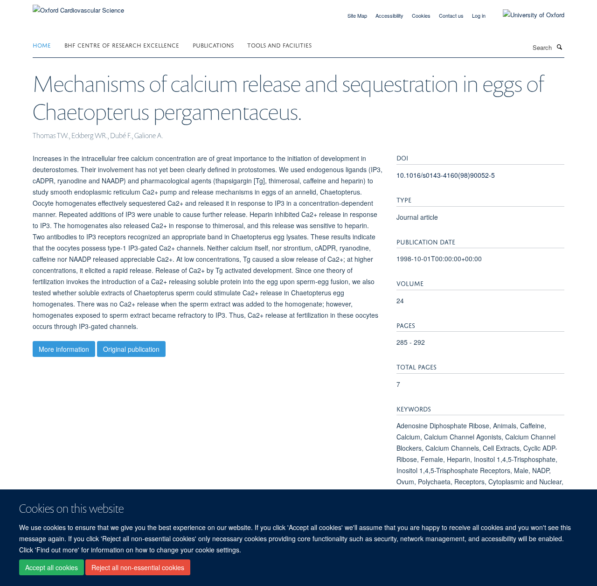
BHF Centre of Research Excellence (121, 44)
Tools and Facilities (279, 44)
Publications (213, 44)
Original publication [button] (131, 349)
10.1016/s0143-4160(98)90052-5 (445, 175)
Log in (479, 15)
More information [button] (64, 349)
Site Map (357, 15)
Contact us (451, 15)
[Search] (559, 47)
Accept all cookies (51, 567)
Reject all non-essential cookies (137, 567)
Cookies (421, 15)
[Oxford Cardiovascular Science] (78, 6)
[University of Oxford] (526, 15)
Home (42, 44)
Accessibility (389, 15)
